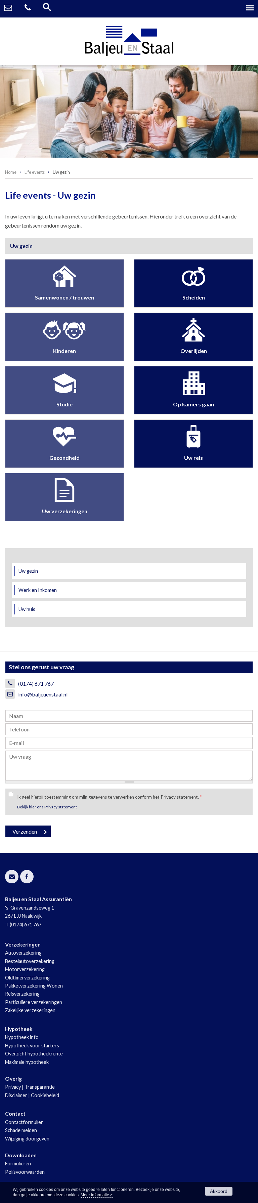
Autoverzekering (23, 953)
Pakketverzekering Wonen (34, 986)
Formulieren (18, 1163)
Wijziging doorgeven (27, 1138)
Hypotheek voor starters (32, 1045)
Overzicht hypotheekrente (34, 1053)
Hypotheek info (22, 1037)
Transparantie (40, 1087)
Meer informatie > (97, 1195)
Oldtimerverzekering (27, 977)
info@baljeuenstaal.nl (43, 694)
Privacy (13, 1087)
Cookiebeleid (45, 1095)
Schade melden (21, 1130)
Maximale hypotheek (27, 1062)
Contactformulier (24, 1122)
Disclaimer (16, 1095)
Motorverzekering (25, 969)
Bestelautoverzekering (29, 961)
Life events (35, 172)
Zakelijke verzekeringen (30, 1010)
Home (10, 172)
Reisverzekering (22, 994)
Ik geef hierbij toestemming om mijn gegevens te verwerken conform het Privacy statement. (109, 797)
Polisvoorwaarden (25, 1172)
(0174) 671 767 (36, 683)
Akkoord (218, 1191)
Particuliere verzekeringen (33, 1002)
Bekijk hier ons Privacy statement (47, 806)
